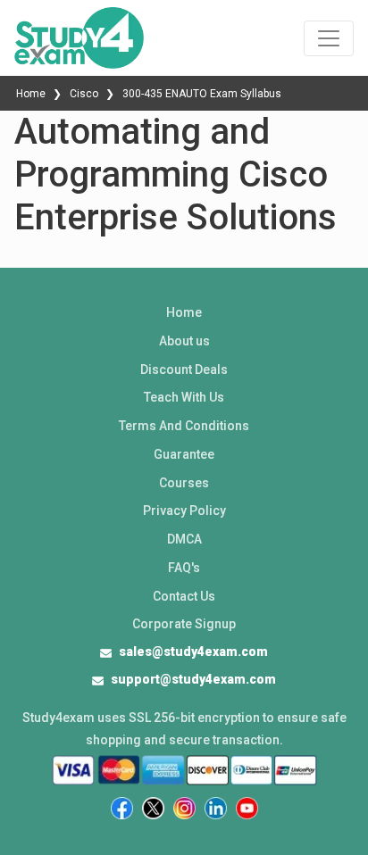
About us (184, 341)
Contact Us (184, 596)
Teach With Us (184, 397)
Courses (184, 483)
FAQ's (184, 567)
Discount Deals (184, 369)
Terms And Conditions (184, 426)
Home (32, 93)
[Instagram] (184, 808)
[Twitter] (153, 808)
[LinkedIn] (216, 808)
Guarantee (184, 454)
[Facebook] (122, 808)
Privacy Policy (184, 510)
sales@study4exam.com (193, 651)
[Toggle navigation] (329, 38)
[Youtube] (247, 808)
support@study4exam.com (193, 679)
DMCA (184, 539)
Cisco (84, 93)
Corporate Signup (184, 624)
